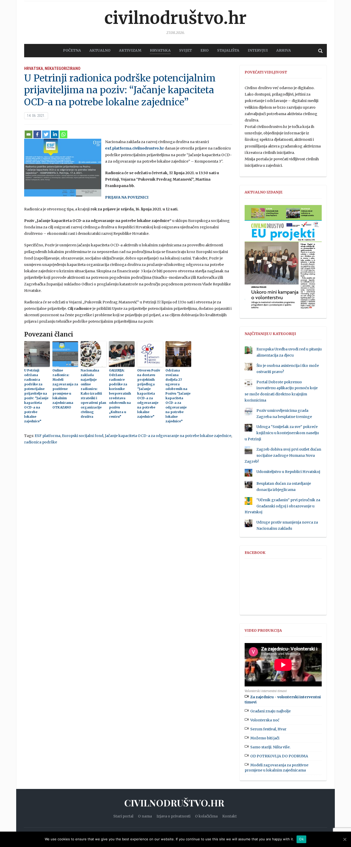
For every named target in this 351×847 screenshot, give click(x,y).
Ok (301, 839)
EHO (204, 50)
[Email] (28, 134)
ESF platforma (47, 435)
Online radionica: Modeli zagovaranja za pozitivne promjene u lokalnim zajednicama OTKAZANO (65, 388)
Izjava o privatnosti (173, 816)
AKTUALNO (99, 50)
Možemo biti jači (264, 738)
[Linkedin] (55, 134)
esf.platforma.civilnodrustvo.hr (134, 148)
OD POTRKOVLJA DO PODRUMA (279, 756)
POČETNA (72, 50)
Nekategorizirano (62, 68)
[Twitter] (46, 134)
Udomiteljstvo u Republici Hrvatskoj (288, 471)
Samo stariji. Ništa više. (270, 747)
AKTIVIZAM (130, 50)
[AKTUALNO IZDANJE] (283, 259)
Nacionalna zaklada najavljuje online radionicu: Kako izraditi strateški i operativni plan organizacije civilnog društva (93, 393)
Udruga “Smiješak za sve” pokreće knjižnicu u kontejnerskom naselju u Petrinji (282, 432)
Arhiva (283, 50)
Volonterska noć (264, 720)
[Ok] (344, 839)
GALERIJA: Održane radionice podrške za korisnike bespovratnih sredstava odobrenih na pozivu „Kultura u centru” (120, 393)
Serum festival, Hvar (268, 729)
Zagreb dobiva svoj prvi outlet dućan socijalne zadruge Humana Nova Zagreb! (283, 455)
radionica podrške (40, 442)
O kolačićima (206, 816)
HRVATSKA (160, 50)
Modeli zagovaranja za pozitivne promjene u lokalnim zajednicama (276, 767)
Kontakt (229, 816)
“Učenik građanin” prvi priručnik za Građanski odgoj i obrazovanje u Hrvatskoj (282, 506)
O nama (145, 816)
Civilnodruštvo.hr (175, 18)
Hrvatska (33, 68)
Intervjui (258, 50)
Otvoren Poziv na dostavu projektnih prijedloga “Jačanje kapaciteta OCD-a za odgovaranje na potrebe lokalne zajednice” (148, 393)
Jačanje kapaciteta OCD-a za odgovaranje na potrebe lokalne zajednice (168, 435)
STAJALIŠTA (228, 50)
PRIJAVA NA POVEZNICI (127, 197)
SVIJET (185, 50)
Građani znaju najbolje (270, 711)
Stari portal (123, 816)
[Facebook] (37, 134)
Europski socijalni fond (82, 435)
